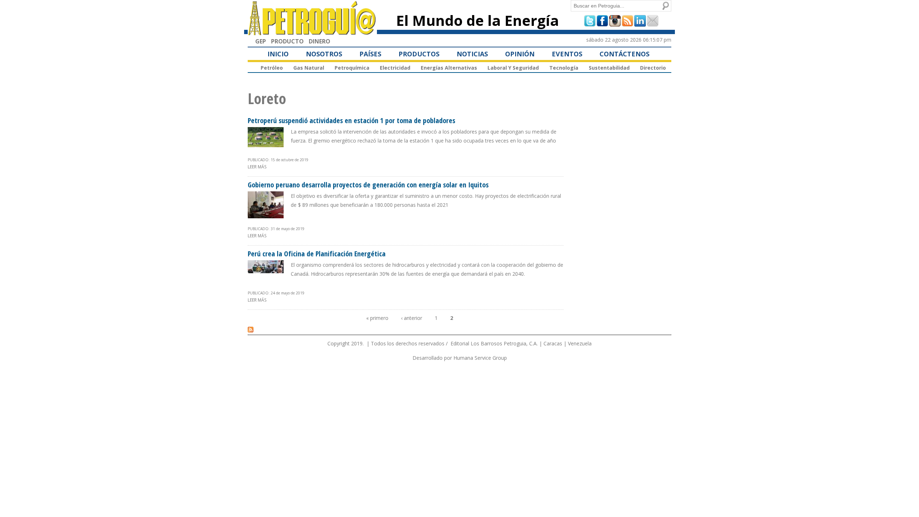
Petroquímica (352, 67)
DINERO (319, 41)
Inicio (278, 54)
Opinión (520, 54)
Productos (418, 54)
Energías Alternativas (449, 67)
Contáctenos (624, 54)
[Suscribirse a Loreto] (250, 329)
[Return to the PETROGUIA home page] (312, 31)
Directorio (653, 67)
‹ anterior (411, 318)
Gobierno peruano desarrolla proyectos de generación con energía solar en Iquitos (368, 185)
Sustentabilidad (609, 67)
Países (370, 54)
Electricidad (395, 67)
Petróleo (272, 67)
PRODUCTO (287, 41)
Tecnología (563, 67)
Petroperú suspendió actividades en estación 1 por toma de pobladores (351, 120)
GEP (260, 41)
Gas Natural (308, 67)
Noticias (472, 54)
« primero (377, 318)
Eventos (567, 54)
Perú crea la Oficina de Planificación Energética (317, 253)
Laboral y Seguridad (513, 67)
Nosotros (324, 54)
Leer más (257, 167)
